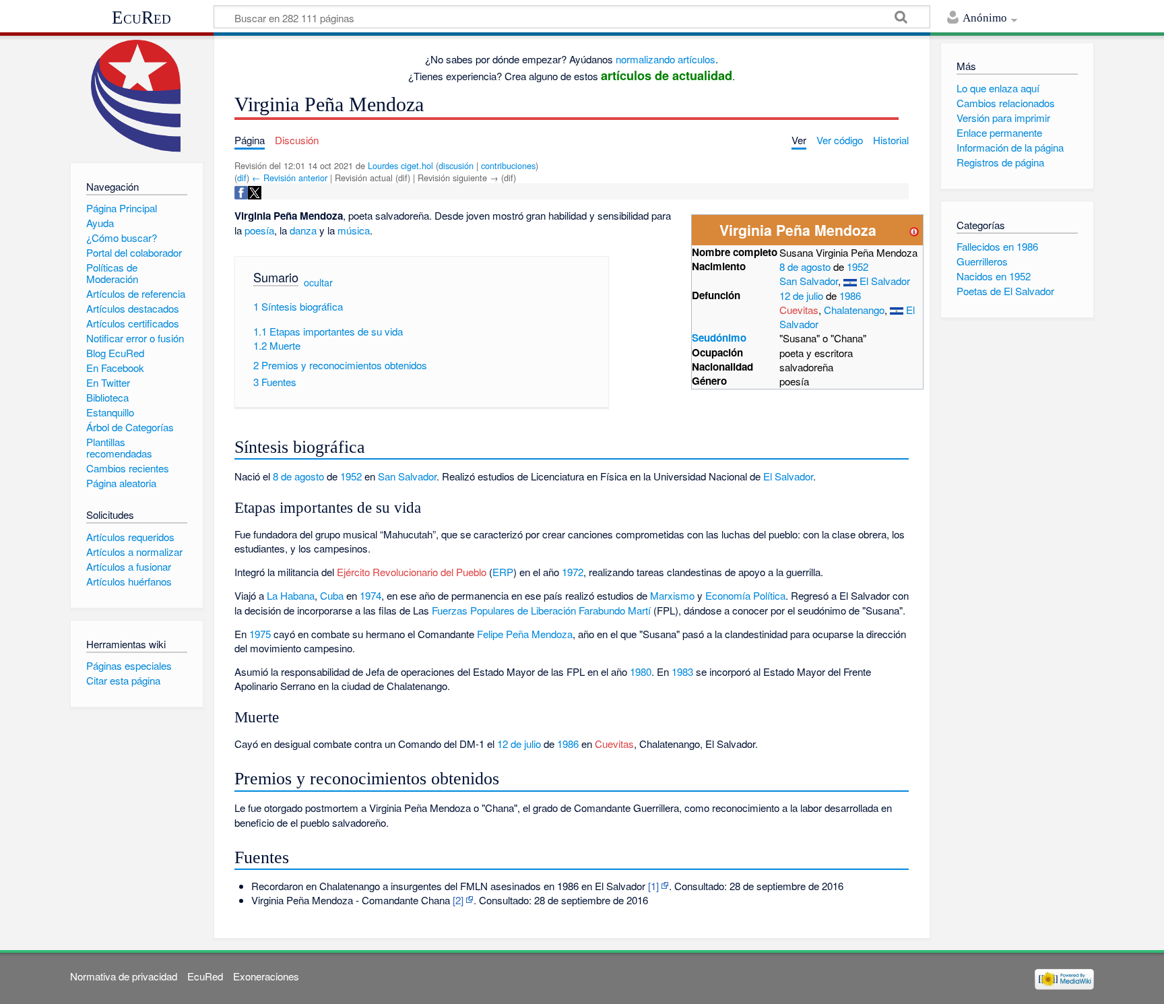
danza (303, 230)
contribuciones (508, 165)
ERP (502, 572)
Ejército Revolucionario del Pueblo (411, 572)
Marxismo (672, 595)
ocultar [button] (318, 282)
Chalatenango (854, 310)
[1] (653, 886)
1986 (850, 295)
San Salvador (808, 281)
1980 (640, 671)
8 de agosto (805, 266)
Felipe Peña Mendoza (525, 634)
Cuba (332, 595)
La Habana (291, 595)
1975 (260, 634)
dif (242, 177)
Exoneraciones (266, 976)
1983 (682, 671)
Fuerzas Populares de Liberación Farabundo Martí (541, 610)
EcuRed (141, 17)
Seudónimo (719, 337)
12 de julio (801, 295)
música (353, 230)
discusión (456, 165)
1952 (857, 266)
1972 (572, 572)
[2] (458, 900)
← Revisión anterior (289, 177)
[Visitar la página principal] (136, 96)
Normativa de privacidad (123, 976)
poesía (259, 230)
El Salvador (885, 281)
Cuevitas (798, 310)
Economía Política (745, 595)
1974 (370, 595)
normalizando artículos (665, 59)
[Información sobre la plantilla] (914, 230)
